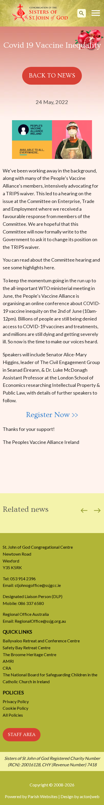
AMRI (8, 661)
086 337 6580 (31, 603)
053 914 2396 (23, 578)
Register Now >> (52, 415)
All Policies (13, 714)
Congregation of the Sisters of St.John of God (40, 13)
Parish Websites (43, 796)
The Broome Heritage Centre (29, 654)
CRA (7, 667)
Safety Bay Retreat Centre (26, 647)
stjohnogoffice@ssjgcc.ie (38, 585)
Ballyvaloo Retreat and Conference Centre (41, 640)
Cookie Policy (15, 708)
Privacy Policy (16, 701)
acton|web (89, 796)
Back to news (52, 75)
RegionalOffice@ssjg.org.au (40, 621)
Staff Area (21, 734)
